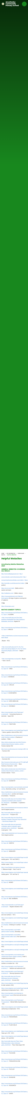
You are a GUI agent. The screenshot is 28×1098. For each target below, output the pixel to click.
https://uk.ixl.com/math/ (7, 588)
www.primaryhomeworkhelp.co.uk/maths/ (12, 580)
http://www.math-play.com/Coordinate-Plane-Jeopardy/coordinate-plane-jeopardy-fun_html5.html (13, 800)
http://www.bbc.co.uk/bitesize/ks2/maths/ (13, 583)
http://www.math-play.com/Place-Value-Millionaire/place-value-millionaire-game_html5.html (12, 1043)
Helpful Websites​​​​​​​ (11, 554)
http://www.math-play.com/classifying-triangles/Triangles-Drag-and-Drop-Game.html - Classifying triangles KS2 (13, 819)
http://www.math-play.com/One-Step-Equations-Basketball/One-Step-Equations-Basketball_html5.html (13, 619)
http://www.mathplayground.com (10, 574)
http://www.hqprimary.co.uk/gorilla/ (11, 658)
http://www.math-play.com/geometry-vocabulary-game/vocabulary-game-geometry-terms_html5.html (11, 826)
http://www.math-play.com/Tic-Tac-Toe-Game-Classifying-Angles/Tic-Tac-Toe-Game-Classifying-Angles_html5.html (13, 648)
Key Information (11, 553)
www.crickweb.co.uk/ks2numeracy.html (12, 577)
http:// (21, 574)
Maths (3, 554)
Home (2, 553)
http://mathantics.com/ (7, 593)
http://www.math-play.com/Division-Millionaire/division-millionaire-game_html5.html (11, 978)
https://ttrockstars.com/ (7, 606)
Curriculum (21, 553)
